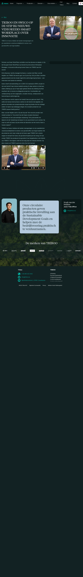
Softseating (52, 274)
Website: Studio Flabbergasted (55, 285)
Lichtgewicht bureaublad (56, 277)
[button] (20, 3)
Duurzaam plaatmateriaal (56, 275)
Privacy (44, 285)
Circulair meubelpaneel (55, 279)
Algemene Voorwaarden (35, 285)
